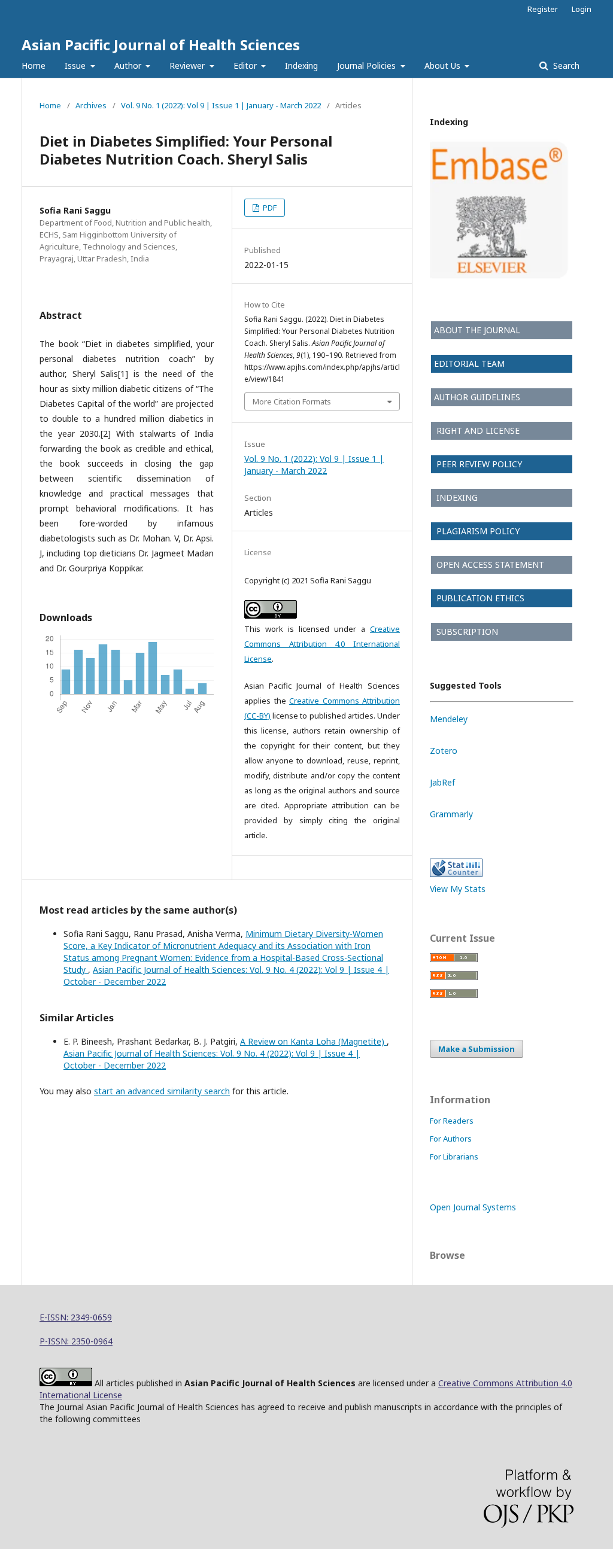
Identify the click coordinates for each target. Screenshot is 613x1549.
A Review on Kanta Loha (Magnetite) (313, 1041)
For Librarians (454, 1156)
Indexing (301, 65)
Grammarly (451, 814)
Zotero (443, 750)
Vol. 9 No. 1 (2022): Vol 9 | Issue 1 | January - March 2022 (221, 105)
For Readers (452, 1120)
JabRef (442, 782)
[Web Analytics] (456, 874)
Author (129, 65)
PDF (269, 207)
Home (33, 65)
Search (565, 65)
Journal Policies (367, 65)
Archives (91, 105)
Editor (246, 65)
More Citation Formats (292, 401)
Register (542, 9)
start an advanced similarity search (162, 1091)
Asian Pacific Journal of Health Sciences (161, 44)
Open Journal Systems (473, 1207)
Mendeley (449, 719)
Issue (76, 65)
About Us (443, 65)
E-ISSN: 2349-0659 (76, 1317)
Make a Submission (476, 1048)
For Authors (451, 1138)
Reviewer (188, 65)
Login (581, 9)
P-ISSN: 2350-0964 (76, 1341)
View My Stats (457, 888)
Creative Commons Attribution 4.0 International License (322, 643)
